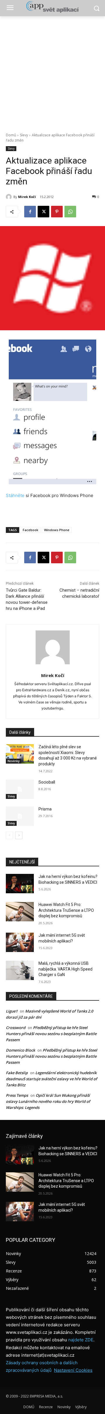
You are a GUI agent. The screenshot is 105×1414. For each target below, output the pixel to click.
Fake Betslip (17, 1072)
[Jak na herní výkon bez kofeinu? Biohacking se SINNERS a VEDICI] (20, 883)
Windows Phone (56, 530)
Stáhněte (15, 495)
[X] (43, 211)
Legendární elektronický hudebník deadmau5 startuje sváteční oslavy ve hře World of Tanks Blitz (51, 1078)
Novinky (14, 761)
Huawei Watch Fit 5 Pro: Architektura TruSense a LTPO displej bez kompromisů (66, 910)
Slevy (24, 135)
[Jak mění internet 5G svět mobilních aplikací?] (20, 942)
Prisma (45, 809)
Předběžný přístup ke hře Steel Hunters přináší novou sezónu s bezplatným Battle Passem (51, 1033)
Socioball (46, 782)
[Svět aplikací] (52, 7)
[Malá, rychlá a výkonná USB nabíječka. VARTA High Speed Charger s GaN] (20, 970)
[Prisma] (20, 816)
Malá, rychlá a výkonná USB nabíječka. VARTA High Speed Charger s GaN (65, 969)
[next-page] (18, 835)
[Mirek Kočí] (9, 197)
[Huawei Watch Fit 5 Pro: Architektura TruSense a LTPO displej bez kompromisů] (20, 911)
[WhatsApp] (70, 211)
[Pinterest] (57, 211)
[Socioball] (20, 789)
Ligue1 (12, 1011)
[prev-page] (9, 835)
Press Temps (17, 1095)
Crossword (15, 1027)
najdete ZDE (80, 1340)
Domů (11, 135)
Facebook (30, 530)
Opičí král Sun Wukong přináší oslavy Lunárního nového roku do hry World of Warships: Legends (48, 1101)
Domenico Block (20, 1050)
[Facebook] (30, 211)
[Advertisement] (52, 71)
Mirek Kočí (27, 197)
